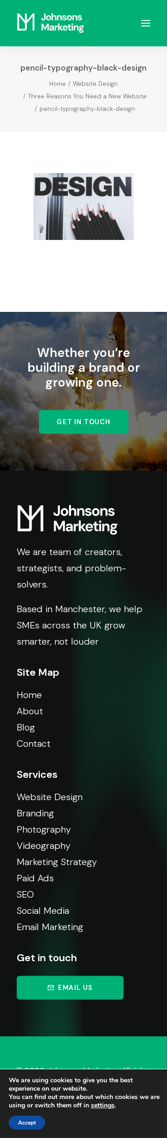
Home (57, 84)
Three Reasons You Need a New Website (87, 96)
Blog (26, 727)
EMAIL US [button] (75, 987)
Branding (35, 813)
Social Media (43, 911)
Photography (44, 829)
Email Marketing (50, 927)
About (30, 711)
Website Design (95, 84)
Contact (34, 743)
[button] (145, 23)
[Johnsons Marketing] (50, 23)
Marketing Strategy (57, 862)
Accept (27, 1122)
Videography (44, 846)
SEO (25, 894)
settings (103, 1105)
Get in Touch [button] (83, 422)
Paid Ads (35, 878)
